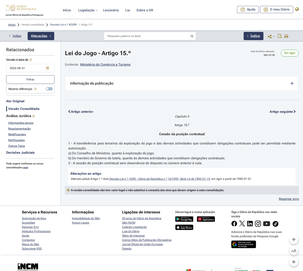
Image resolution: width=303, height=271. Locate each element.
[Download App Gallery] (206, 220)
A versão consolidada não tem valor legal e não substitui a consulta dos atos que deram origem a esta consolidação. (147, 190)
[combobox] (30, 68)
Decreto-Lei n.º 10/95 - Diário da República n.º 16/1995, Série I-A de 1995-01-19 (159, 178)
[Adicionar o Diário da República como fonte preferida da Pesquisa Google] (243, 247)
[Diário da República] (20, 9)
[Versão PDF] (280, 36)
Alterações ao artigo (85, 174)
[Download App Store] (184, 229)
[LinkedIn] (250, 225)
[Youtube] (266, 225)
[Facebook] (234, 225)
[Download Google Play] (184, 220)
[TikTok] (275, 226)
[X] (242, 225)
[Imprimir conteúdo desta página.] (286, 36)
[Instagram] (258, 225)
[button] (20, 8)
